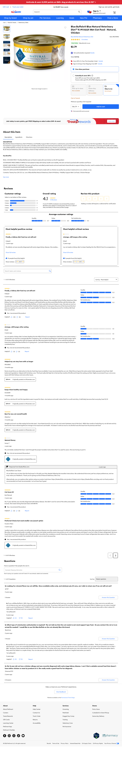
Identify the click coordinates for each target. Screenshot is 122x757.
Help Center (36, 709)
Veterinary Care (68, 723)
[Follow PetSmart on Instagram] (9, 735)
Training (65, 719)
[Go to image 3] (6, 44)
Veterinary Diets (23, 22)
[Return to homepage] (16, 11)
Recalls (49, 743)
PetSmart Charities (9, 730)
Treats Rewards (8, 716)
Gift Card (6, 7)
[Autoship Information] (92, 75)
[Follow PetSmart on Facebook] (4, 735)
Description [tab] (8, 137)
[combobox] (57, 12)
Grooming (66, 709)
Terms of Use (55, 743)
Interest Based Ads (75, 743)
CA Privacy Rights (98, 743)
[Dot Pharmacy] (110, 735)
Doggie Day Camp (68, 716)
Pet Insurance (67, 726)
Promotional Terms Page (68, 697)
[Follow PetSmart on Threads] (13, 735)
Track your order (17, 7)
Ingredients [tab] (18, 137)
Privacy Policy (64, 743)
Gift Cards (6, 719)
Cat (4, 22)
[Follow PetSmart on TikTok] (18, 735)
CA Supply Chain (86, 743)
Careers (5, 713)
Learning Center (8, 723)
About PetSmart (8, 709)
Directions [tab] (29, 137)
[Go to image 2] (6, 36)
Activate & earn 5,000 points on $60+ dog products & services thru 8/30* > (61, 2)
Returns (35, 719)
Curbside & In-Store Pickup (100, 713)
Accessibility (37, 723)
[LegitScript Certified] (96, 736)
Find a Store (96, 709)
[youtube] (23, 735)
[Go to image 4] (6, 52)
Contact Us (36, 713)
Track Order (36, 716)
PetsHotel (66, 713)
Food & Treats (12, 22)
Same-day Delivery (98, 716)
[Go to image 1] (6, 28)
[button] (92, 53)
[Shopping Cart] (117, 12)
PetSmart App (7, 726)
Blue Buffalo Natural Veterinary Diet (82, 37)
